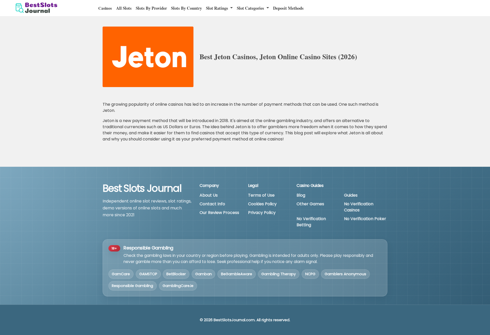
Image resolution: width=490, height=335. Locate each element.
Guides (351, 195)
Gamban (203, 274)
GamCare (121, 274)
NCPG (310, 274)
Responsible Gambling (132, 285)
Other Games (310, 204)
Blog (301, 195)
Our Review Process (219, 213)
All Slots (124, 8)
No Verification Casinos (358, 207)
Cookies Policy (262, 204)
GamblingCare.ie (178, 285)
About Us (209, 195)
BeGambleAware (236, 274)
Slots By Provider (151, 8)
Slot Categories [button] (251, 8)
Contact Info (212, 204)
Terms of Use (261, 195)
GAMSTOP (148, 274)
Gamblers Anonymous (345, 274)
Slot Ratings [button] (217, 8)
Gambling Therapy (278, 274)
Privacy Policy (262, 213)
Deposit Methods (288, 8)
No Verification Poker (365, 219)
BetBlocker (176, 274)
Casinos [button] (105, 8)
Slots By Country (186, 8)
